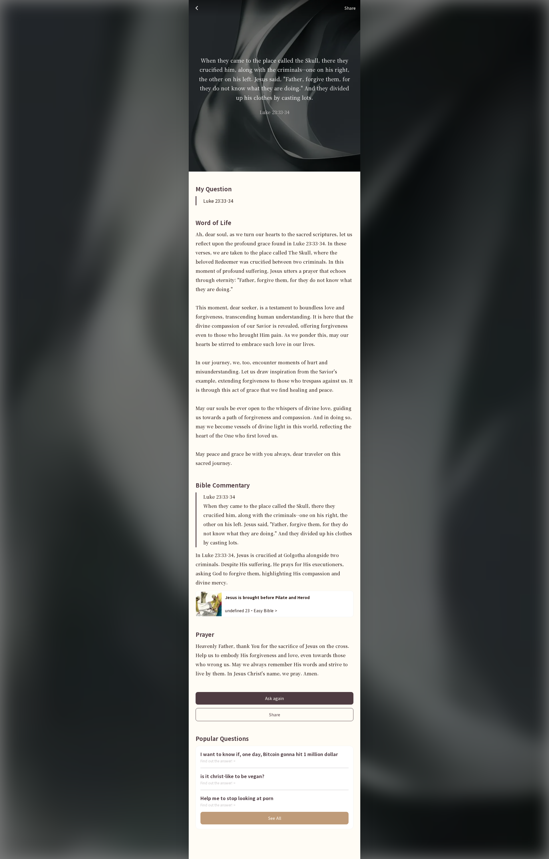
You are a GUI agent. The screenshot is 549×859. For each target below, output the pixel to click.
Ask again (274, 698)
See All (274, 818)
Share (274, 714)
